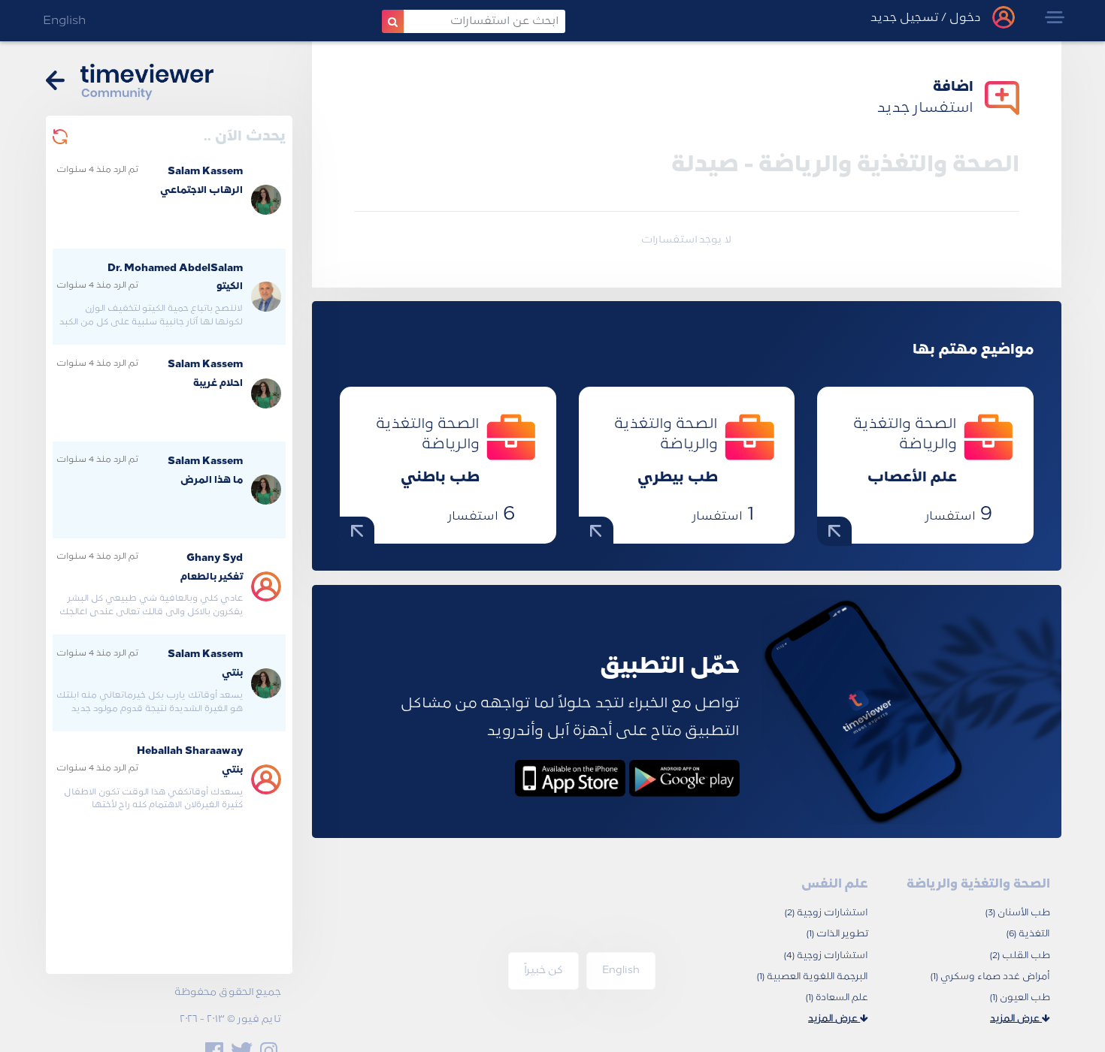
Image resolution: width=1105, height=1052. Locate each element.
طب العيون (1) (1020, 997)
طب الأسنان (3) (1017, 913)
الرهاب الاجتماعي (201, 190)
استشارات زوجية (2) (826, 913)
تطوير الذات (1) (837, 934)
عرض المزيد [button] (1016, 1018)
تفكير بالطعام (211, 577)
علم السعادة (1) (837, 997)
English (64, 21)
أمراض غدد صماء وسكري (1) (990, 976)
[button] (1055, 18)
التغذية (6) (1028, 934)
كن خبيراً (543, 970)
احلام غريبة (218, 383)
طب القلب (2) (1020, 955)
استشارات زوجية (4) (826, 955)
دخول (963, 18)
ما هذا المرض (211, 480)
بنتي (232, 673)
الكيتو (229, 286)
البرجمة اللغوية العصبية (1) (812, 976)
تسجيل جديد (904, 18)
